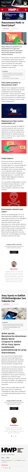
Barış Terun (6, 28)
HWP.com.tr (3, 460)
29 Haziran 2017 (14, 28)
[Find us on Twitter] (2, 468)
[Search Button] (26, 9)
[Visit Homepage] (14, 9)
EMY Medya (11, 454)
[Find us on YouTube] (5, 468)
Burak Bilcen (6, 304)
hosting (8, 460)
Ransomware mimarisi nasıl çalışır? (11, 78)
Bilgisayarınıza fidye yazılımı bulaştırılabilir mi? (13, 74)
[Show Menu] (2, 9)
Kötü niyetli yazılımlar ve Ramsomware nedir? (13, 73)
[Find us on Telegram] (9, 468)
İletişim (7, 457)
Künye (2, 457)
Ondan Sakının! (6, 76)
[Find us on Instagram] (7, 468)
